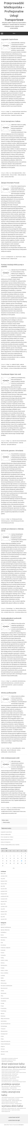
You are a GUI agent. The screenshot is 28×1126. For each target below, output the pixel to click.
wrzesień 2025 (4, 898)
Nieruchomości (4, 988)
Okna (7, 172)
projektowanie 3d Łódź (6, 811)
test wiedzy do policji (19, 1097)
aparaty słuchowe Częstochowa (19, 111)
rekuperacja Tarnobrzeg (16, 1089)
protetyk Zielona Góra (9, 612)
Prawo (2, 1005)
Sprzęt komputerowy (5, 1023)
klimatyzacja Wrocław (17, 519)
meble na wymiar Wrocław (21, 1072)
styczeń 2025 (4, 919)
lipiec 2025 (3, 903)
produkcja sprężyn (11, 1084)
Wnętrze (3, 1046)
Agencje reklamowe (5, 929)
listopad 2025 (4, 893)
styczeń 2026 (4, 888)
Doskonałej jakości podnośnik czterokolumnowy (11, 619)
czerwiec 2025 (4, 906)
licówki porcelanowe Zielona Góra (9, 610)
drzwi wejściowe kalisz (17, 172)
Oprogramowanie (5, 998)
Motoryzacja (3, 983)
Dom (2, 942)
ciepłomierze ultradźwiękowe (7, 1061)
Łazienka (3, 975)
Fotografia (3, 955)
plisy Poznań (19, 256)
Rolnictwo (3, 1016)
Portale (2, 1003)
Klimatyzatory (4, 965)
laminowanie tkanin (13, 442)
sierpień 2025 (4, 901)
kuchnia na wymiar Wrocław (7, 1069)
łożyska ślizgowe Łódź (6, 1111)
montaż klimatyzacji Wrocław (17, 520)
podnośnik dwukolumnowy (7, 682)
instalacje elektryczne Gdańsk (13, 366)
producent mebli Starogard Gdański (19, 1081)
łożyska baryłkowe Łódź (11, 1108)
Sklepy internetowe (5, 1018)
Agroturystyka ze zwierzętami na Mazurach (10, 1058)
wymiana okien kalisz (9, 176)
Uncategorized (9, 256)
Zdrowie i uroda (4, 1051)
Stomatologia (9, 608)
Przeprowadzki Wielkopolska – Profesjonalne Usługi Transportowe (14, 11)
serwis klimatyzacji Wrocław (7, 522)
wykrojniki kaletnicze (11, 444)
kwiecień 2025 (4, 911)
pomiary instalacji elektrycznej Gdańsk (17, 368)
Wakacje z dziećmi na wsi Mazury (8, 1103)
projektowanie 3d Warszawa (19, 811)
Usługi (7, 111)
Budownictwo (4, 937)
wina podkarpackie (16, 748)
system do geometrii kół (6, 684)
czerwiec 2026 (4, 876)
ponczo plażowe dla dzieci (6, 1081)
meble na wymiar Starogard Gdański (8, 1072)
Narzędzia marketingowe (6, 985)
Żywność (3, 1054)
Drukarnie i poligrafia (5, 947)
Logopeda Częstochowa (9, 39)
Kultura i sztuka (4, 970)
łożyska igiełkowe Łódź (21, 1108)
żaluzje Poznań (13, 258)
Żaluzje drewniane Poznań (10, 183)
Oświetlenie (3, 1000)
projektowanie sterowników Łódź (8, 813)
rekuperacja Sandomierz (6, 1089)
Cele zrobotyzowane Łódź (10, 758)
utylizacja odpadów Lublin (17, 1100)
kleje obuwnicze (4, 442)
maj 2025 (3, 909)
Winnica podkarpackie (8, 693)
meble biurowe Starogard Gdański (19, 1069)
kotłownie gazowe (5, 520)
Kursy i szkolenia (4, 972)
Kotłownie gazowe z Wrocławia (12, 450)
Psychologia (3, 1010)
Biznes (2, 934)
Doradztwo (3, 945)
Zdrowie (3, 1049)
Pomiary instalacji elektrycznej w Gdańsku (10, 844)
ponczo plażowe (16, 1080)
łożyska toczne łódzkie (15, 1109)
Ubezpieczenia (4, 1031)
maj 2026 (3, 878)
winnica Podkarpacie (11, 750)
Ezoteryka (3, 950)
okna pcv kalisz (13, 174)
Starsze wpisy (6, 822)
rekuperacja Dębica (5, 1087)
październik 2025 (4, 896)
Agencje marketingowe (6, 927)
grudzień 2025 (4, 891)
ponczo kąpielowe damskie (7, 1080)
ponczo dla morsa (12, 1078)
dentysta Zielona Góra (21, 608)
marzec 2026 (4, 883)
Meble (2, 978)
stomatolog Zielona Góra (21, 612)
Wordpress (21, 1124)
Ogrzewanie (3, 993)
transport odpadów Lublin (6, 1100)
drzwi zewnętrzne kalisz (14, 1067)
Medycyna (3, 980)
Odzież (2, 990)
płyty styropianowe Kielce (16, 1086)
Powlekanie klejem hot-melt (11, 374)
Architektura (3, 932)
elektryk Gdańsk (15, 364)
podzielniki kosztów (15, 1077)
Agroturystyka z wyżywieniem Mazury (9, 1059)
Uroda (2, 1036)
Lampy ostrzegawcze (5, 842)
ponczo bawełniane (5, 1078)
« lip (13, 868)
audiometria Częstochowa (7, 113)
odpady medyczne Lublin (6, 1077)
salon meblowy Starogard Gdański (8, 1097)
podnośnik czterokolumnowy (18, 681)
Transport (3, 1028)
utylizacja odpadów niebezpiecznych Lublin (10, 1102)
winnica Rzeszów (12, 751)
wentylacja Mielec (18, 1103)
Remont (2, 1013)
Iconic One (6, 1124)
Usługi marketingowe (5, 1043)
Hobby (2, 957)
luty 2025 (3, 916)
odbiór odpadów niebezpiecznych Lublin (9, 1075)
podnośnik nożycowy (19, 682)
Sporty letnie (4, 1021)
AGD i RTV (3, 924)
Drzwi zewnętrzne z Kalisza (10, 121)
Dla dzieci (3, 939)
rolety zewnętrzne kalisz (11, 1093)
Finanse (2, 952)
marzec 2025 (4, 914)
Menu (14, 33)
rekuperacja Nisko (13, 1087)
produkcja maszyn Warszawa (13, 809)
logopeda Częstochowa (16, 115)
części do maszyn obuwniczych (19, 440)
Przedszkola (3, 1008)
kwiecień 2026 (4, 881)
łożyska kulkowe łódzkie (6, 1109)
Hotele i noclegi (4, 960)
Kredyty (2, 967)
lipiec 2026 (3, 873)
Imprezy (2, 962)
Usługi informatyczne (5, 1041)
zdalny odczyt (4, 1108)
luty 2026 (3, 886)
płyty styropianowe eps (6, 1086)
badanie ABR (17, 113)
